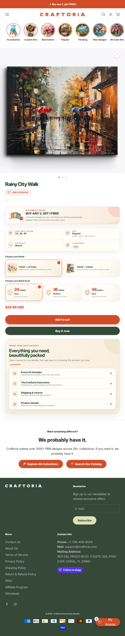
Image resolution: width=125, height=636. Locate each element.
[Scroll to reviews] (7, 200)
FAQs (8, 580)
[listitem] (14, 32)
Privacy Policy (14, 561)
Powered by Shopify (71, 614)
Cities (76, 247)
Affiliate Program (16, 587)
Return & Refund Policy (20, 574)
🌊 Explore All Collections (40, 464)
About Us (11, 548)
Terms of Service (16, 555)
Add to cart (62, 319)
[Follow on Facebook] (6, 604)
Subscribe (85, 520)
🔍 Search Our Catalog (86, 464)
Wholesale (12, 593)
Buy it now (62, 331)
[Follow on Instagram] (15, 604)
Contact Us (12, 542)
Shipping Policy (15, 568)
